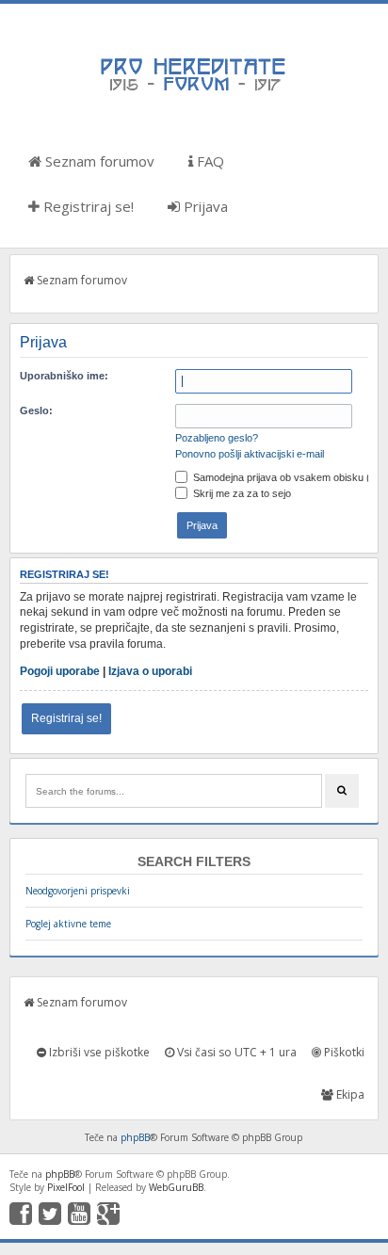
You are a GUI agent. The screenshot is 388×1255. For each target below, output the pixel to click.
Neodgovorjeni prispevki (77, 890)
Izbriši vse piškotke (98, 1052)
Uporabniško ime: (64, 375)
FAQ (208, 161)
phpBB (135, 1137)
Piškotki (342, 1052)
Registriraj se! (87, 206)
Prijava (204, 206)
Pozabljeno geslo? (216, 437)
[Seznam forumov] (194, 89)
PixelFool (66, 1187)
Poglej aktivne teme (68, 923)
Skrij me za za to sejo (240, 493)
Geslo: (36, 410)
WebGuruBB (176, 1187)
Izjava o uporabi (150, 671)
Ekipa (348, 1094)
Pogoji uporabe (60, 671)
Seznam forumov (97, 161)
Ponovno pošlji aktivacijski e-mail (249, 453)
